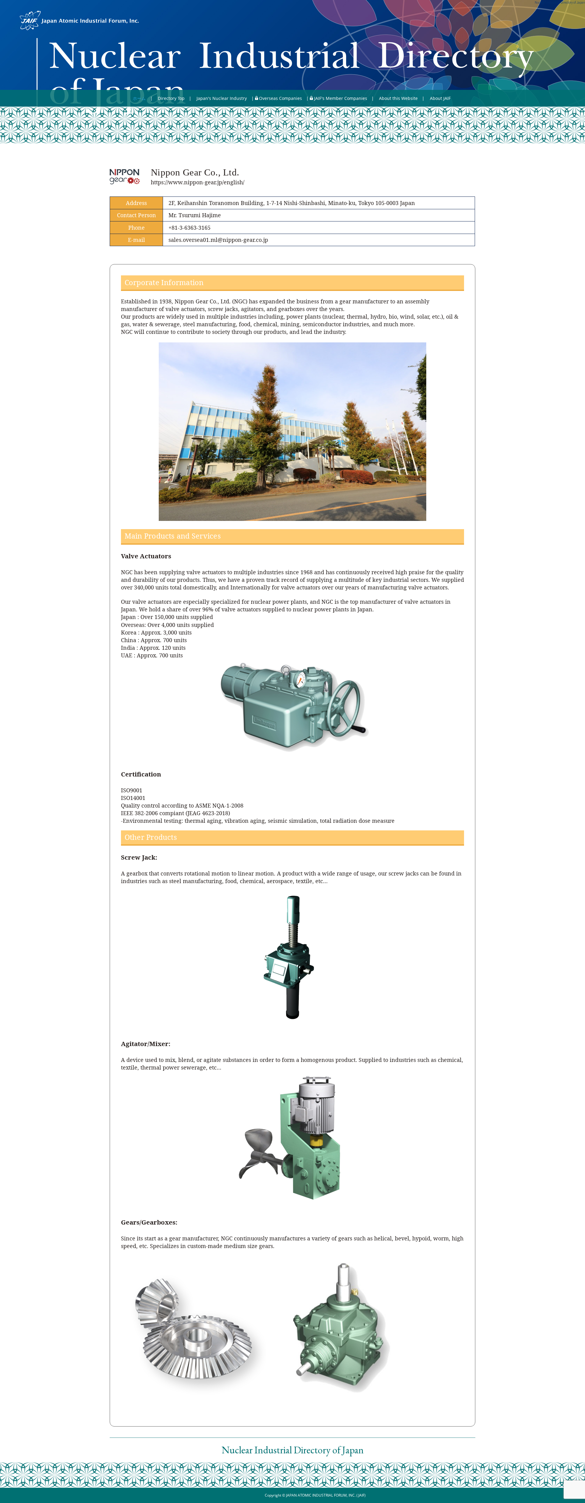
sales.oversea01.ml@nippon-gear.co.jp (218, 239)
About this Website (398, 98)
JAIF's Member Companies (340, 98)
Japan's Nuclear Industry (222, 98)
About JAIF (440, 98)
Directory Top (171, 98)
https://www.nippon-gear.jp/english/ (197, 182)
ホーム (139, 98)
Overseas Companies (280, 98)
